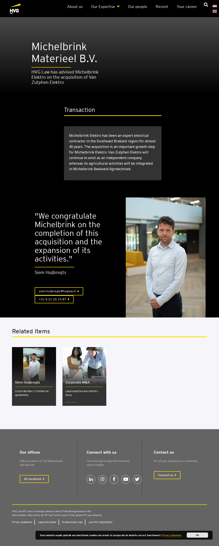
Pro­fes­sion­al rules (72, 522)
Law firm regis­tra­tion (100, 522)
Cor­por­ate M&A (77, 382)
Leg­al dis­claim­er (47, 522)
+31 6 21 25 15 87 (52, 299)
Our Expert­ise (103, 6)
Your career (187, 6)
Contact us (165, 475)
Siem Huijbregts (27, 382)
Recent (162, 6)
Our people (137, 6)
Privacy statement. (172, 535)
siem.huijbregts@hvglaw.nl (57, 291)
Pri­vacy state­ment (22, 522)
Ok (197, 535)
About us (75, 6)
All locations (32, 479)
